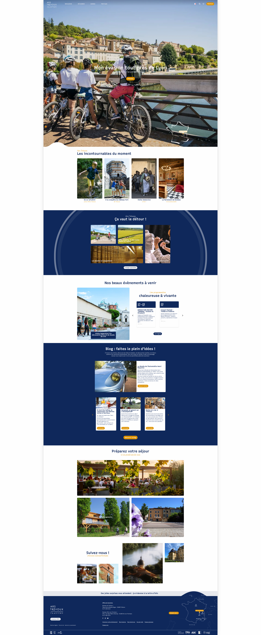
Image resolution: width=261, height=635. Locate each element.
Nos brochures (131, 622)
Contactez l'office (55, 619)
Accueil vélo (140, 622)
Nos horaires (122, 622)
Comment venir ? (174, 613)
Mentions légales (54, 625)
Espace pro (105, 625)
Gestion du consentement (70, 625)
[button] (199, 4)
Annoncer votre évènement (110, 622)
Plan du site (61, 625)
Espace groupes (149, 622)
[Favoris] (204, 4)
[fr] (195, 4)
